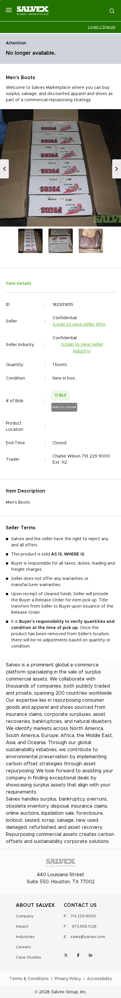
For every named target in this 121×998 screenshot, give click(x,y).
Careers (23, 947)
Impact (22, 927)
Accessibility (99, 979)
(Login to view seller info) (79, 324)
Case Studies (28, 957)
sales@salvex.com (87, 937)
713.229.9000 (83, 916)
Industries (25, 937)
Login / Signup (101, 27)
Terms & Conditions (29, 979)
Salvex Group (64, 992)
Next (116, 168)
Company (25, 916)
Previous (4, 168)
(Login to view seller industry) (82, 347)
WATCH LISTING (64, 407)
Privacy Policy (68, 979)
